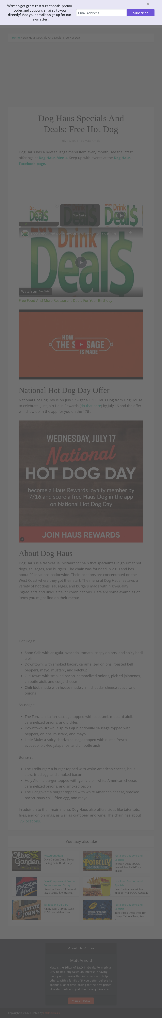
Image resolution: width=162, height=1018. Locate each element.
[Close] (153, 3)
